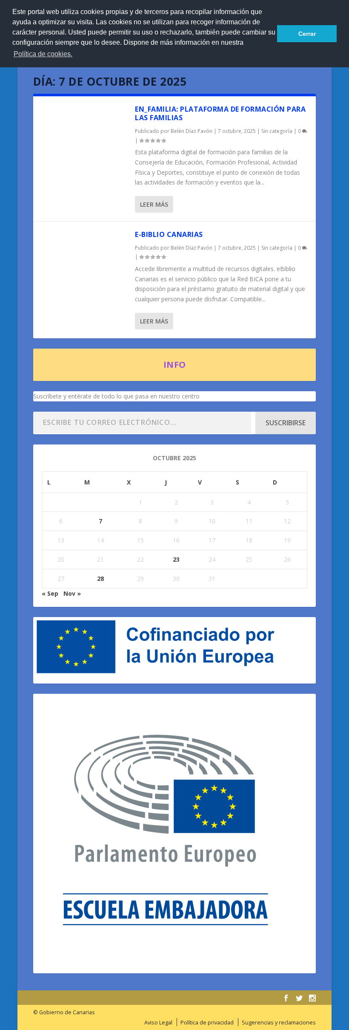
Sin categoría (276, 131)
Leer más (154, 204)
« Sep (50, 593)
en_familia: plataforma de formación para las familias (220, 113)
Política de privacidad (207, 1022)
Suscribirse (286, 422)
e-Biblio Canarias (169, 234)
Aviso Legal (158, 1022)
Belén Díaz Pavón (191, 131)
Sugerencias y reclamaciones (279, 1022)
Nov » (72, 593)
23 (176, 559)
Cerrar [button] (307, 33)
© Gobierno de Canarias (64, 1012)
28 (100, 578)
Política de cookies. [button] (43, 54)
